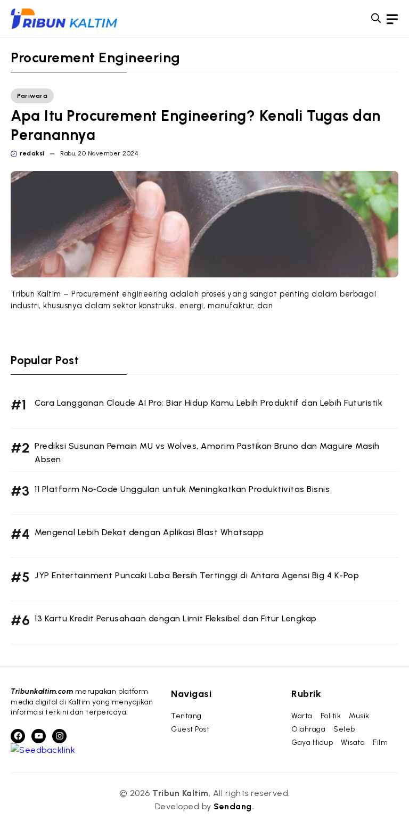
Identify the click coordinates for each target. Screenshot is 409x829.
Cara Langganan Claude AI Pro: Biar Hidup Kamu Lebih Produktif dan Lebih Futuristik (208, 403)
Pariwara (32, 96)
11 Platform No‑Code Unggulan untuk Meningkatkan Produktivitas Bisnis (182, 489)
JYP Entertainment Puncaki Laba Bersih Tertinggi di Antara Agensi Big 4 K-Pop (197, 575)
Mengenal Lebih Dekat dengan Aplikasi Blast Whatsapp (149, 532)
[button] (376, 18)
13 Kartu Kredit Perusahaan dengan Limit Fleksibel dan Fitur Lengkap (176, 618)
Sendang (233, 806)
